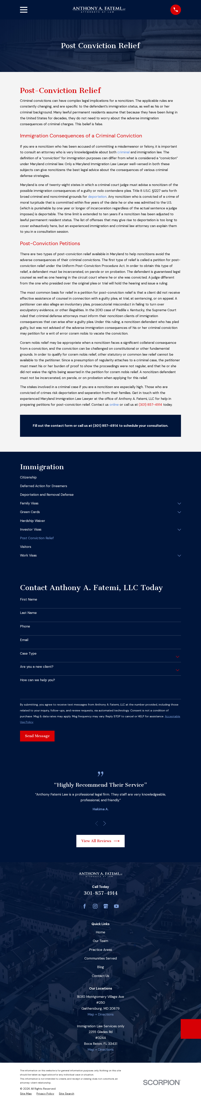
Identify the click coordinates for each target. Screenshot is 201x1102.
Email (24, 640)
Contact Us (100, 976)
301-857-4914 (101, 893)
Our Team (100, 941)
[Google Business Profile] (105, 906)
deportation (97, 196)
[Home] (98, 9)
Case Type (28, 653)
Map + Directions (101, 1014)
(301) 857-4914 (150, 404)
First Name (28, 599)
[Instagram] (95, 906)
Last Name (28, 613)
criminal (123, 152)
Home (100, 932)
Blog (100, 967)
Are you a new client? (36, 667)
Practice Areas (100, 949)
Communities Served (100, 958)
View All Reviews (96, 841)
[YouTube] (116, 906)
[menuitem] (100, 477)
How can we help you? (37, 680)
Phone (25, 626)
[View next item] (104, 823)
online (114, 404)
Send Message (37, 736)
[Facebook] (84, 906)
